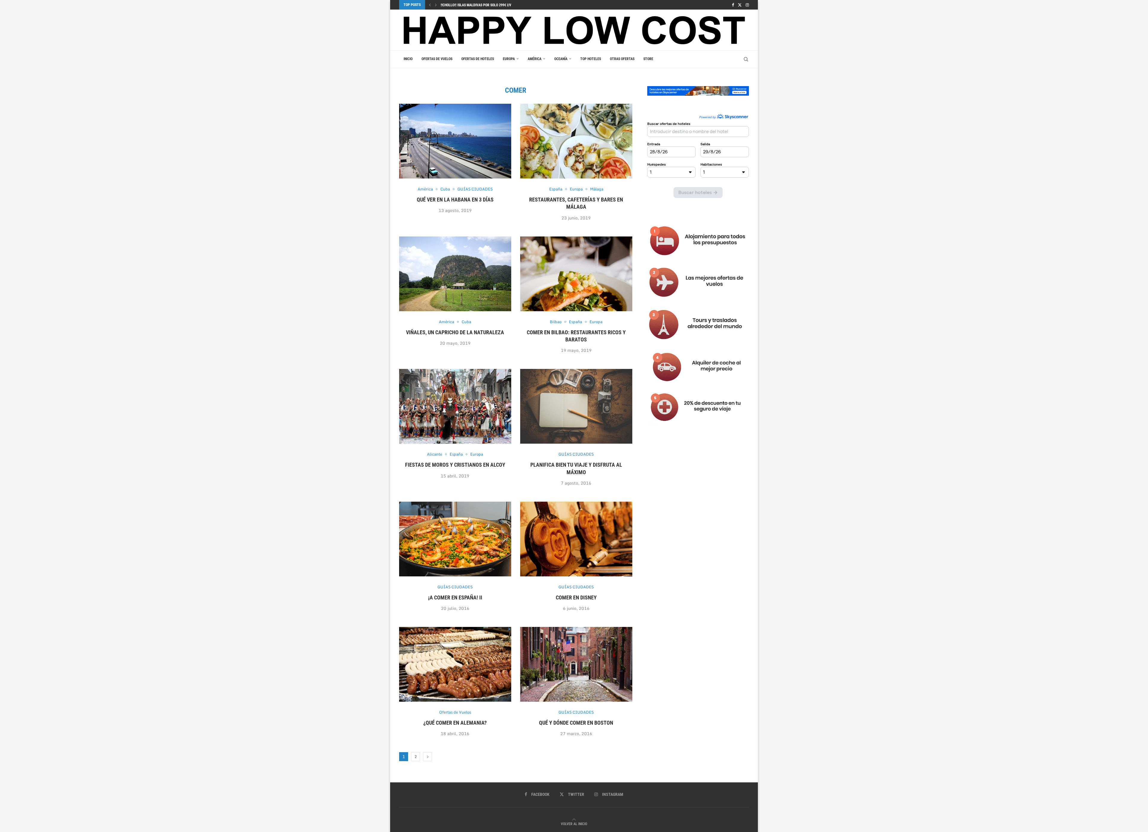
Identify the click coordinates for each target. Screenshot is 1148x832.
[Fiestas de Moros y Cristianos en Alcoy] (455, 406)
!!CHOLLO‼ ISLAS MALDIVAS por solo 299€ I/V (476, 5)
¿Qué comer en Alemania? (455, 723)
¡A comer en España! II (455, 597)
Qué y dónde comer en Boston (576, 723)
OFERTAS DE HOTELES (477, 59)
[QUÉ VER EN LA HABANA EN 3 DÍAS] (455, 141)
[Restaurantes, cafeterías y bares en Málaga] (576, 141)
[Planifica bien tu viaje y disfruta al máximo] (576, 406)
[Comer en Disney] (576, 539)
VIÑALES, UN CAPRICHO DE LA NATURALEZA (455, 332)
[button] (430, 5)
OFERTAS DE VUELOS (437, 59)
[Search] (746, 59)
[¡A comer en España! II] (455, 539)
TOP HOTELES (590, 59)
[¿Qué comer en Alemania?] (455, 664)
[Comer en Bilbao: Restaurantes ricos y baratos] (576, 273)
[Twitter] (740, 5)
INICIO (408, 59)
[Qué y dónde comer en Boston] (576, 664)
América (534, 59)
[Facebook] (733, 5)
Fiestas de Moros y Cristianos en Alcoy (455, 465)
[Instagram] (747, 5)
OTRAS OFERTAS (622, 59)
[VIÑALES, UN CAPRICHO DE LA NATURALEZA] (455, 273)
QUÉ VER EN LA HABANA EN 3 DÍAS (455, 199)
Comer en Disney (576, 597)
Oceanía (560, 59)
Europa (509, 59)
